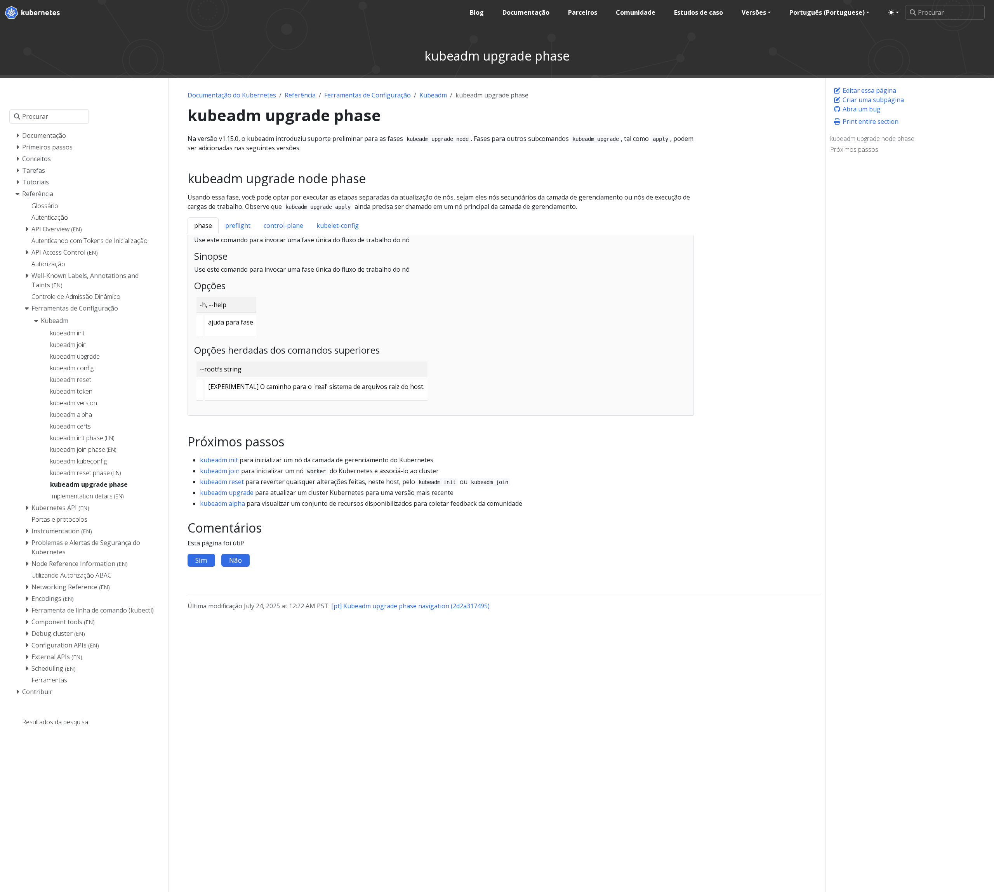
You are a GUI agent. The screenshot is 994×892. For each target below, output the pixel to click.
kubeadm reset (222, 481)
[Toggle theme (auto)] (893, 12)
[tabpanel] (441, 325)
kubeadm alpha (222, 503)
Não (235, 560)
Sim (201, 560)
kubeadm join (220, 471)
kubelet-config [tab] (337, 225)
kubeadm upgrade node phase (872, 138)
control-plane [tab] (283, 225)
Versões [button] (754, 12)
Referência (300, 95)
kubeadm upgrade (227, 492)
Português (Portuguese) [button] (827, 12)
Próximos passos (854, 149)
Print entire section (869, 121)
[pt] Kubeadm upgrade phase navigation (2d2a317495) (410, 606)
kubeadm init (219, 460)
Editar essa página (868, 90)
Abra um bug (861, 109)
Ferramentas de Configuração (367, 95)
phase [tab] (203, 225)
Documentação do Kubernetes (232, 95)
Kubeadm (433, 95)
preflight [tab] (237, 225)
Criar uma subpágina (872, 99)
